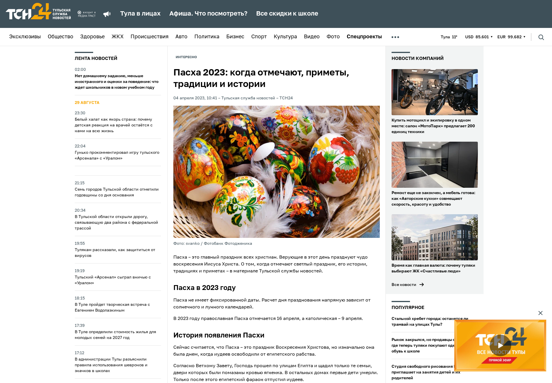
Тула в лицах (140, 14)
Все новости (404, 285)
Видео (312, 36)
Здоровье (92, 36)
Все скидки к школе (287, 14)
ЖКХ (118, 36)
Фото (333, 36)
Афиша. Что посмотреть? (208, 14)
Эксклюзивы (25, 36)
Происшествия (149, 36)
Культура (285, 36)
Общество (60, 36)
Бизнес (235, 36)
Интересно (186, 57)
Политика (206, 36)
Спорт (259, 36)
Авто (181, 36)
